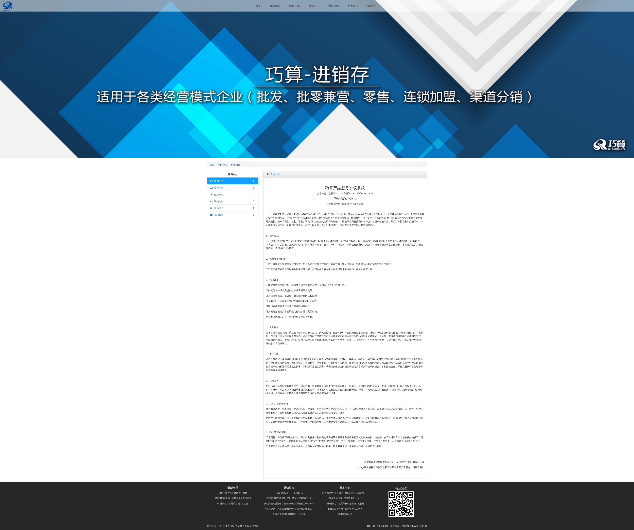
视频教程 (218, 214)
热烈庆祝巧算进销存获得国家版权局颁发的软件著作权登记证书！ (289, 504)
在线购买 (275, 6)
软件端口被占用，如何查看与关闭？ (345, 508)
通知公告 (314, 6)
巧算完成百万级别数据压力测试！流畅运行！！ (289, 498)
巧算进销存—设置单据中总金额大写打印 (345, 503)
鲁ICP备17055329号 (377, 526)
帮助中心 (372, 6)
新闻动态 (235, 164)
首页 (258, 6)
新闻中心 (222, 164)
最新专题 (218, 194)
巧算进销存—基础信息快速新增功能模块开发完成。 (289, 508)
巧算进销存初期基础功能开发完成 (289, 513)
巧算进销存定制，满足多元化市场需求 (233, 498)
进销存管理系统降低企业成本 (233, 492)
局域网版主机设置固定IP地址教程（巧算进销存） (345, 492)
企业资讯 (353, 6)
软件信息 (218, 187)
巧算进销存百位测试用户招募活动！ (233, 503)
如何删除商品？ (345, 513)
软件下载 (294, 6)
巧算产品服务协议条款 (345, 187)
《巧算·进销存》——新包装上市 (289, 492)
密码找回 (333, 6)
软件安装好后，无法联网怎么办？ (345, 498)
